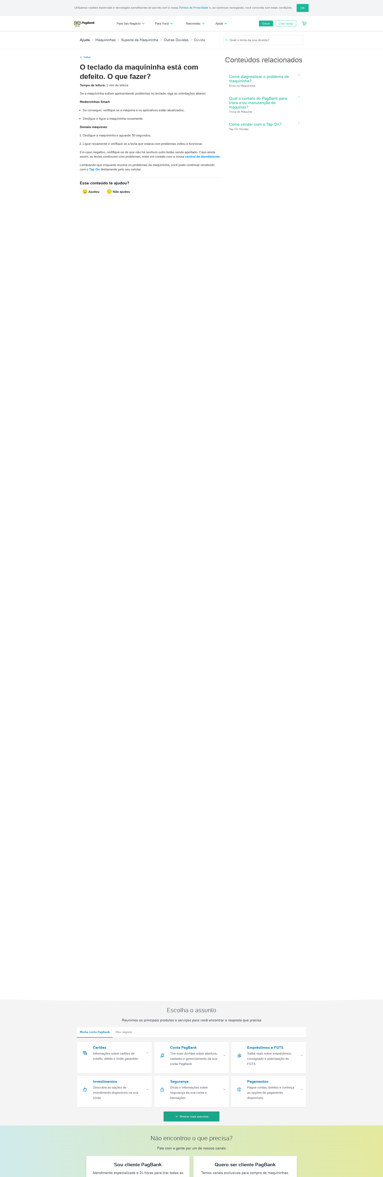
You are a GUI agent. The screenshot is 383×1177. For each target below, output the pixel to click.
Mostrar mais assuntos (194, 1116)
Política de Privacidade (193, 7)
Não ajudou (121, 192)
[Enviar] (226, 40)
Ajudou (94, 192)
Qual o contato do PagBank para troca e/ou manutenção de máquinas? (258, 102)
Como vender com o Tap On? (255, 124)
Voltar (87, 57)
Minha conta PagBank (95, 1032)
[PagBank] (85, 24)
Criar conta (286, 23)
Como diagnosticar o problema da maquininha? (259, 78)
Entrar (266, 23)
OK (303, 8)
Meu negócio (124, 1032)
